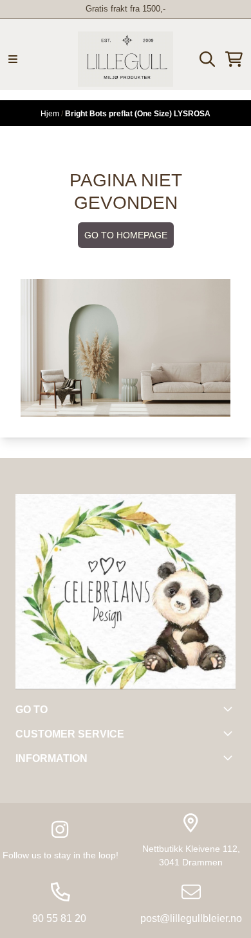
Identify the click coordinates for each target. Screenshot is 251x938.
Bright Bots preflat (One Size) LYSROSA (137, 113)
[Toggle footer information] (230, 709)
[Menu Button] (13, 59)
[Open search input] (207, 59)
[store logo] (125, 59)
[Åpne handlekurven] (234, 59)
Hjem (51, 113)
